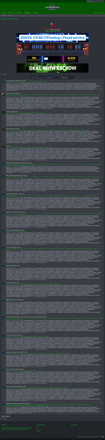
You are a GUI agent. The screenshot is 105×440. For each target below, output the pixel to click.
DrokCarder (8, 97)
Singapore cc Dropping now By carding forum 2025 (17, 352)
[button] (14, 12)
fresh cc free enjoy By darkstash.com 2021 (15, 369)
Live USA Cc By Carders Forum (12, 282)
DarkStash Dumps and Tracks (26, 412)
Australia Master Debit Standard (13, 128)
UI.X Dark (4, 436)
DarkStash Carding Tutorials (47, 108)
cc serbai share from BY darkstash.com (14, 335)
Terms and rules (86, 436)
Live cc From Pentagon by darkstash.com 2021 (16, 386)
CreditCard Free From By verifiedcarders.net (15, 212)
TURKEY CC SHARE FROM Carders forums (15, 230)
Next (7, 416)
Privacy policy (92, 436)
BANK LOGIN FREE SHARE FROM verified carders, (16, 175)
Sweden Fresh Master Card (12, 111)
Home (99, 436)
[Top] (101, 437)
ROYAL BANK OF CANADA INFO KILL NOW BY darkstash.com (19, 162)
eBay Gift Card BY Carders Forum (13, 265)
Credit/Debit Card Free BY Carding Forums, (15, 193)
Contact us (38, 431)
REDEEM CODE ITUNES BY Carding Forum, (15, 299)
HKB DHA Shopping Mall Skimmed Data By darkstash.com (18, 403)
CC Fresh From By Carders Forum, (13, 247)
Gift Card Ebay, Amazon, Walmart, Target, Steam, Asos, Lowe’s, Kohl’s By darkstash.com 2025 (26, 316)
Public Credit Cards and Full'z (11, 90)
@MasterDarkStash (55, 29)
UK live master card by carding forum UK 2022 (16, 80)
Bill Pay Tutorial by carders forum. (13, 93)
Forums (37, 429)
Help (96, 436)
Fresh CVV (8, 145)
